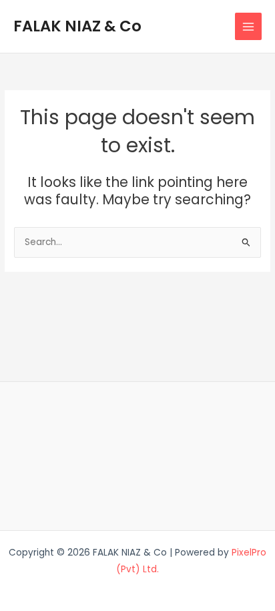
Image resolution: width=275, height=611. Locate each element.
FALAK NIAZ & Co (77, 26)
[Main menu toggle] (248, 26)
